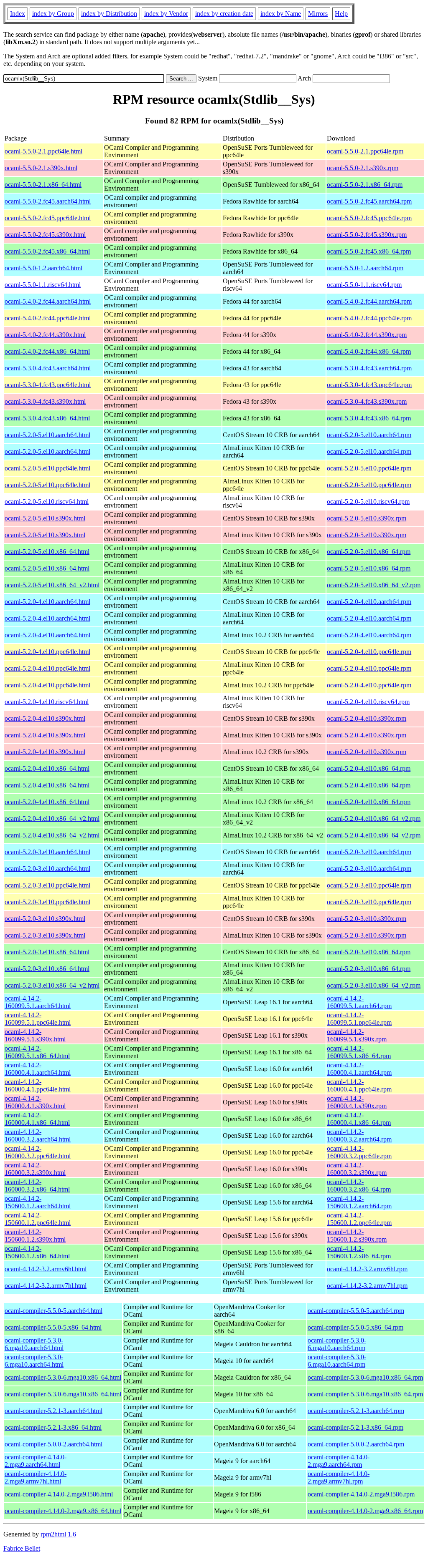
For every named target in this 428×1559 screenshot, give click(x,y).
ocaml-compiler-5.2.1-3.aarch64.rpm (356, 1410)
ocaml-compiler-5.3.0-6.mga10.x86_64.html (63, 1377)
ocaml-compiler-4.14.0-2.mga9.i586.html (59, 1494)
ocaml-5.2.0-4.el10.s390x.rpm (366, 718)
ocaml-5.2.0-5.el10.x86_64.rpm (368, 551)
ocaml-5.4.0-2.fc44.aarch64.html (48, 301)
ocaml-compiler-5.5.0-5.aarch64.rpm (356, 1310)
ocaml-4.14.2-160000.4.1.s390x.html (35, 1102)
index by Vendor (166, 13)
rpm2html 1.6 (58, 1534)
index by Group (53, 13)
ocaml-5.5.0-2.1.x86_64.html (43, 184)
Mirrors (318, 13)
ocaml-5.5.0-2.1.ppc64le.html (43, 151)
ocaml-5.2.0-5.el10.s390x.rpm (366, 518)
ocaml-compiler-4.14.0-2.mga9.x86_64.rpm (365, 1510)
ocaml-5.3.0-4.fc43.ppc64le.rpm (369, 384)
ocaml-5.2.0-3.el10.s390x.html (45, 918)
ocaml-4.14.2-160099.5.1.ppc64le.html (38, 1018)
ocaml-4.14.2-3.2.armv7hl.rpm (367, 1285)
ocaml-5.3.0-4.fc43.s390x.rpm (367, 401)
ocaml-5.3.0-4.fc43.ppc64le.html (48, 384)
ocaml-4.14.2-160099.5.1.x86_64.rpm (359, 1052)
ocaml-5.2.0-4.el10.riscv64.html (47, 701)
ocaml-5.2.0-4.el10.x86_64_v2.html (52, 818)
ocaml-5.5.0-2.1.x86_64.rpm (365, 184)
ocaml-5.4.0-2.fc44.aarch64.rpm (369, 301)
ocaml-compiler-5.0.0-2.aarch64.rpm (356, 1444)
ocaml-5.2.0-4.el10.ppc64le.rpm (369, 651)
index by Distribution (109, 13)
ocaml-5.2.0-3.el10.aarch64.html (47, 851)
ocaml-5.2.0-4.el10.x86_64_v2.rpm (373, 818)
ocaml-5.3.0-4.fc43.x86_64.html (47, 418)
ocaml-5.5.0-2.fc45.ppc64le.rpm (369, 217)
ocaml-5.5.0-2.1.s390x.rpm (362, 167)
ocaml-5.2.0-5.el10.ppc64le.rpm (369, 468)
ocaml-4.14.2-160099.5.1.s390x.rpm (357, 1035)
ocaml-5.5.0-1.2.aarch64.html (43, 268)
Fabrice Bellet (21, 1548)
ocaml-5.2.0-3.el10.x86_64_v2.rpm (373, 985)
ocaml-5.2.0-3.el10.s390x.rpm (366, 918)
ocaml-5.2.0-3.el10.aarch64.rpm (369, 851)
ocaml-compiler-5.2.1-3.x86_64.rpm (355, 1427)
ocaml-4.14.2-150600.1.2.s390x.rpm (357, 1235)
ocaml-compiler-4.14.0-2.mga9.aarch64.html (35, 1460)
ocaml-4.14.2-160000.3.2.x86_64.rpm (359, 1185)
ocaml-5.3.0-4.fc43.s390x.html (45, 401)
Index (17, 13)
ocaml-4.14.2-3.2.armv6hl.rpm (367, 1268)
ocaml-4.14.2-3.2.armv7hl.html (46, 1285)
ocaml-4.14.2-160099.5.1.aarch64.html (38, 1002)
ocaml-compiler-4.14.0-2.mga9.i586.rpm (361, 1494)
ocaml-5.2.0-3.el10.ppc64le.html (47, 885)
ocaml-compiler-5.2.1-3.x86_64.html (53, 1427)
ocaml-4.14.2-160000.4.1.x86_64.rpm (359, 1118)
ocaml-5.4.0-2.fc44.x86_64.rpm (369, 351)
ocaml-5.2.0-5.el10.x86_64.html (47, 551)
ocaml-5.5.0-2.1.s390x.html (41, 167)
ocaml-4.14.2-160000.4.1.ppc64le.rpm (359, 1085)
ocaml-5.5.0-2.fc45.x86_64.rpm (369, 251)
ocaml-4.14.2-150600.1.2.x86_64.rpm (359, 1252)
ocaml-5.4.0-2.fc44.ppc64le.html (48, 318)
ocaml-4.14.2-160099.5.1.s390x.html (35, 1035)
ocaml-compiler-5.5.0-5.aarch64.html (53, 1310)
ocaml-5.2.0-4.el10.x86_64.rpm (368, 768)
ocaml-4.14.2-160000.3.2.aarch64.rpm (359, 1135)
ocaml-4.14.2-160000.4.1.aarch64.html (38, 1068)
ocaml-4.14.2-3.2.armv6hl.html (46, 1268)
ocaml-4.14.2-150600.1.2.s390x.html (35, 1235)
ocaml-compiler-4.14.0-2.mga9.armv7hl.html (35, 1477)
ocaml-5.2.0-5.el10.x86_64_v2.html (52, 584)
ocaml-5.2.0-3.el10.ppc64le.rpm (369, 885)
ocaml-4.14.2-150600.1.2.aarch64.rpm (359, 1202)
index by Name (280, 13)
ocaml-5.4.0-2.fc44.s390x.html (45, 334)
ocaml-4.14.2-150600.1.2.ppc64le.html (38, 1219)
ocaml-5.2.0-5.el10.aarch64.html (47, 434)
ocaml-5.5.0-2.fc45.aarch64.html (48, 201)
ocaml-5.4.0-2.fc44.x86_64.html (47, 351)
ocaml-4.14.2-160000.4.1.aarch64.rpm (359, 1068)
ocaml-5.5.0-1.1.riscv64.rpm (364, 284)
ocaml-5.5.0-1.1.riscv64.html (43, 284)
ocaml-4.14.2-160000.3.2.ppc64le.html (38, 1152)
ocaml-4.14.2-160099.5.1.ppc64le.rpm (359, 1018)
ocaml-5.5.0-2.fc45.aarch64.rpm (369, 201)
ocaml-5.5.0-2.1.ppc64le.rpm (365, 151)
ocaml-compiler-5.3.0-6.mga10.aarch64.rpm (337, 1344)
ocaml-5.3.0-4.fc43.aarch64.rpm (369, 368)
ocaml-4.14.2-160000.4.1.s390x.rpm (357, 1102)
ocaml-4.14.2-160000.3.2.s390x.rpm (357, 1169)
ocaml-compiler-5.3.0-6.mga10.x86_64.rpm (365, 1377)
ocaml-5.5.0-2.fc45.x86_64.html (47, 251)
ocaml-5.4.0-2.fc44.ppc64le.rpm (369, 318)
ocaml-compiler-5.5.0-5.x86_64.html (53, 1327)
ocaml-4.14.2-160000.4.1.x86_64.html (37, 1118)
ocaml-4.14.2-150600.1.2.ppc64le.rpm (359, 1219)
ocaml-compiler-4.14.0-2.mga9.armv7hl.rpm (338, 1477)
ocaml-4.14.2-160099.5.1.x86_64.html (37, 1052)
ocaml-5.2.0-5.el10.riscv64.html (47, 501)
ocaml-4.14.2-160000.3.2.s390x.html (35, 1169)
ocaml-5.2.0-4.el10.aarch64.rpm (369, 601)
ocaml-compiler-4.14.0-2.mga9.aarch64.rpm (338, 1460)
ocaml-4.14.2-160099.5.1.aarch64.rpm (359, 1002)
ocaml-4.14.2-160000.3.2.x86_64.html (37, 1185)
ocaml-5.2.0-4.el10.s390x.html (45, 718)
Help (341, 13)
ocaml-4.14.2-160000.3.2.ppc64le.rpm (359, 1152)
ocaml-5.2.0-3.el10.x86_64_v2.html (52, 985)
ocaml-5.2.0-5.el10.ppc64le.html (47, 468)
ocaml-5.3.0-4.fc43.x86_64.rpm (369, 418)
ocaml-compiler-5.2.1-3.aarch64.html (53, 1410)
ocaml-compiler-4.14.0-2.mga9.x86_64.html (63, 1510)
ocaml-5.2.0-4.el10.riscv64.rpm (368, 701)
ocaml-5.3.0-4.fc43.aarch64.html (48, 368)
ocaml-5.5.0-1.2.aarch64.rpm (365, 268)
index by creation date (224, 13)
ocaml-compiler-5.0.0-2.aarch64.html (53, 1444)
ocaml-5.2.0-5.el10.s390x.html (45, 518)
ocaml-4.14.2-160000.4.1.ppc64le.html (38, 1085)
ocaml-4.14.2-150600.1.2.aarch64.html (38, 1202)
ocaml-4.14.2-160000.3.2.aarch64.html (38, 1135)
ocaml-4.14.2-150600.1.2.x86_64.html (37, 1252)
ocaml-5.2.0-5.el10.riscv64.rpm (368, 501)
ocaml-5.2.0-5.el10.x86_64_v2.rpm (373, 584)
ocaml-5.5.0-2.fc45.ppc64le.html (48, 217)
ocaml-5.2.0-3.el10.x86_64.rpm (368, 952)
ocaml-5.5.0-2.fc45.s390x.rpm (367, 234)
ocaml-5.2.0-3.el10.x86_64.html (47, 952)
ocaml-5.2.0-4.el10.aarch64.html (47, 601)
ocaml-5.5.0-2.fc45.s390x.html (45, 234)
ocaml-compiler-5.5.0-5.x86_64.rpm (355, 1327)
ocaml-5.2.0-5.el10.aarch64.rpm (369, 434)
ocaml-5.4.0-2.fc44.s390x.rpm (367, 334)
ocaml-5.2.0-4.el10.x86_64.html (47, 768)
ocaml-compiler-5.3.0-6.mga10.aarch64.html (34, 1344)
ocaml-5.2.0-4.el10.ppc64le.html (47, 651)
